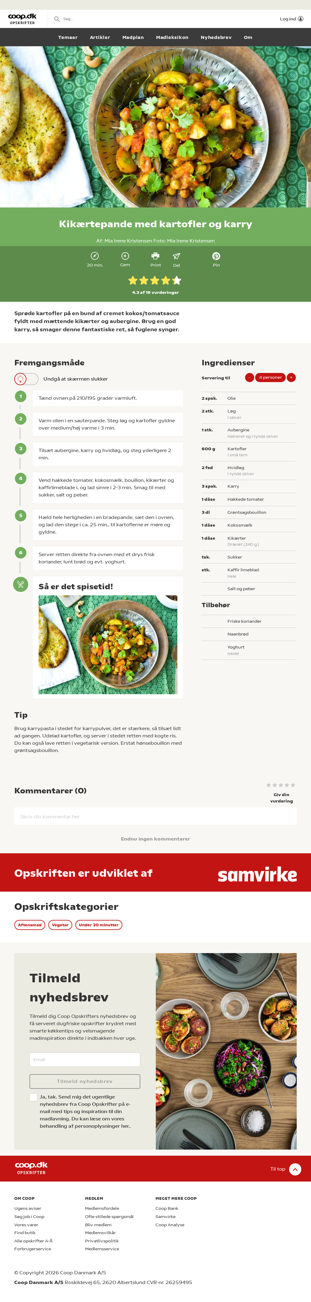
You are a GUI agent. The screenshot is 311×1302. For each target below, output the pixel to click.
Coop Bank (167, 1208)
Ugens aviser (27, 1208)
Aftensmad (30, 925)
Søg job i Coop (29, 1216)
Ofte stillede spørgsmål (109, 1216)
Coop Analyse (170, 1224)
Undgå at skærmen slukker (75, 379)
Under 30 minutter (99, 925)
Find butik (25, 1232)
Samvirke (166, 1216)
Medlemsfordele (102, 1208)
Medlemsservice (102, 1249)
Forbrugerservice (32, 1249)
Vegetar (60, 925)
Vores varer (26, 1224)
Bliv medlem (98, 1224)
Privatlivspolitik (102, 1241)
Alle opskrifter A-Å (33, 1241)
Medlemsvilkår (100, 1232)
